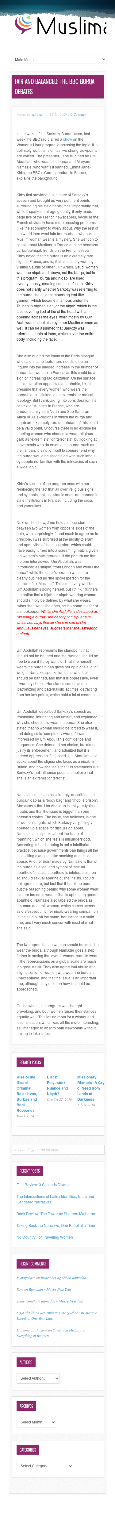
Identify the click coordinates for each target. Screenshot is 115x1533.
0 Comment (79, 114)
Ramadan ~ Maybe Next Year (50, 1289)
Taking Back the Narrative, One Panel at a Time (56, 1225)
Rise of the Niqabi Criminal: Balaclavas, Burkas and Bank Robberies (27, 1093)
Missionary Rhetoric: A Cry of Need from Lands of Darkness (91, 1088)
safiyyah (38, 114)
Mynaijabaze (26, 1277)
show (67, 139)
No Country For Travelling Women (45, 1237)
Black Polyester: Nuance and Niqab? (57, 1085)
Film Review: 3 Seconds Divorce (44, 1184)
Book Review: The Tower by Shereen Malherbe (56, 1213)
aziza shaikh (26, 1312)
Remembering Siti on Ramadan (63, 1277)
